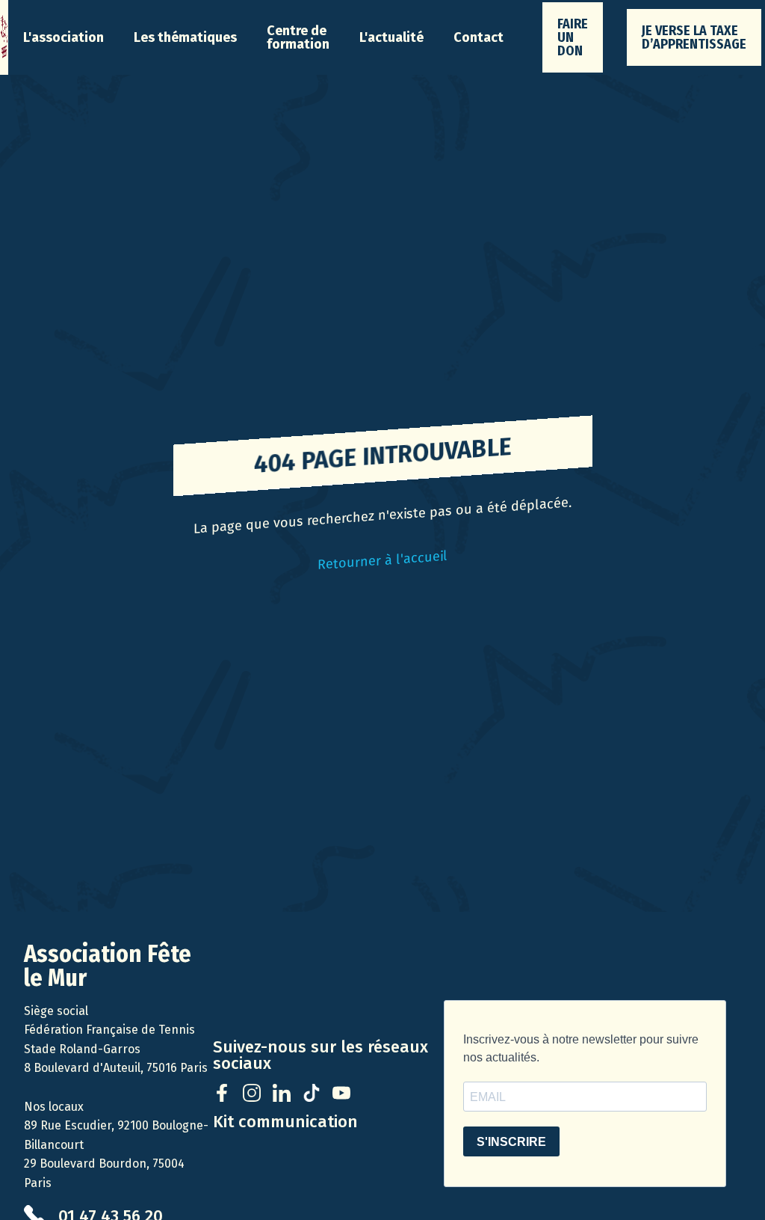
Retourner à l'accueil (382, 560)
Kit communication (285, 1122)
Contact (478, 37)
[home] (4, 37)
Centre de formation (298, 37)
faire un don (572, 37)
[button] (63, 37)
